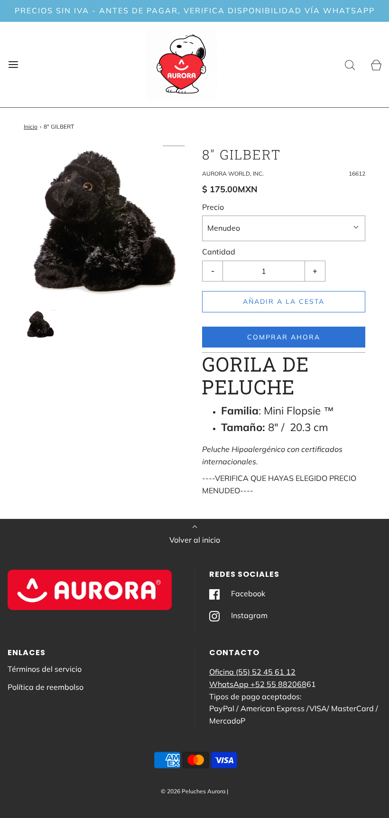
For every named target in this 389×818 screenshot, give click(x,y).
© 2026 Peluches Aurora (193, 791)
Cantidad (218, 251)
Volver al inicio (194, 540)
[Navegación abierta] (13, 64)
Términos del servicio (45, 669)
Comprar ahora (283, 337)
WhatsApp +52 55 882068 (257, 684)
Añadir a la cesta (283, 301)
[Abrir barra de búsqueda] (350, 64)
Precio (213, 207)
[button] (40, 324)
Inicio (30, 126)
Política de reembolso (45, 687)
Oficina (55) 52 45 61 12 (252, 672)
